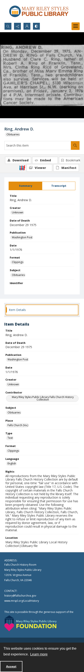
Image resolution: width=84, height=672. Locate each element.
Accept (11, 666)
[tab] (25, 186)
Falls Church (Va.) (18, 425)
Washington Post (22, 237)
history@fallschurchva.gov (20, 595)
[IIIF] (22, 167)
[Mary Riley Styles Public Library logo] (38, 11)
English (12, 463)
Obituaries (12, 134)
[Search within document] (75, 145)
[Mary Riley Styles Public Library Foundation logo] (30, 623)
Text (10, 438)
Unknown (17, 212)
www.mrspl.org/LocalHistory (21, 601)
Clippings (17, 262)
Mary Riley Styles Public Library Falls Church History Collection (43, 398)
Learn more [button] (39, 654)
